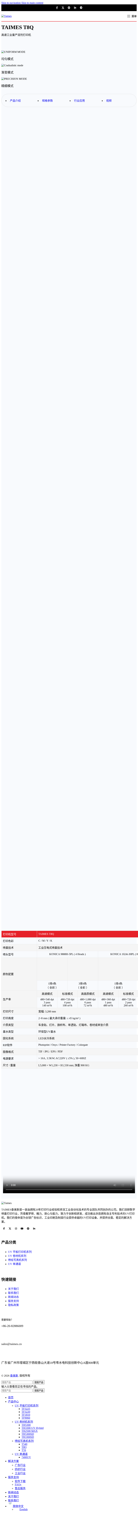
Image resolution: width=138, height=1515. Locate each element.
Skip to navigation (11, 2)
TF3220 (26, 1411)
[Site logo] (6, 16)
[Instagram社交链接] (16, 1228)
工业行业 (20, 1473)
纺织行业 (20, 1469)
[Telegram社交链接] (81, 7)
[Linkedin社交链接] (75, 7)
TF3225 (26, 1408)
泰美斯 (14, 1375)
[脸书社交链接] (57, 7)
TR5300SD (28, 1434)
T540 (24, 1444)
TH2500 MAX (30, 1431)
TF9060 (26, 1417)
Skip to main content (32, 2)
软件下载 (20, 1481)
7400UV (26, 1457)
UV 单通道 (21, 1454)
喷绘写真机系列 (24, 1440)
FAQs (18, 1484)
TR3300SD (28, 1437)
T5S (24, 1450)
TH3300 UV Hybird (33, 1428)
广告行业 (20, 1465)
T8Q (24, 1447)
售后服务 (20, 1488)
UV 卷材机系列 (24, 1421)
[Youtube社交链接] (22, 1228)
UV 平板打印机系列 (26, 1405)
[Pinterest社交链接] (69, 7)
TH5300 (26, 1424)
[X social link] (63, 7)
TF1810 (26, 1414)
